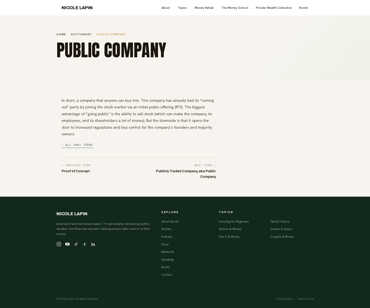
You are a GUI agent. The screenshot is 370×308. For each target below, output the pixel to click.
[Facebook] (84, 244)
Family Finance (279, 221)
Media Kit (167, 252)
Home (61, 34)
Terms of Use (305, 299)
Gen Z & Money (229, 237)
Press (165, 244)
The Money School (234, 8)
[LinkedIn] (93, 244)
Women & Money (230, 229)
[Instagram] (59, 244)
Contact (166, 275)
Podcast (166, 237)
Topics (182, 8)
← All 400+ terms (77, 145)
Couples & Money (282, 237)
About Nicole (169, 221)
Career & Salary (281, 229)
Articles (166, 229)
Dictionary (81, 34)
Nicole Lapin (77, 7)
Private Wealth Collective (274, 8)
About (165, 8)
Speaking (167, 259)
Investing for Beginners (234, 221)
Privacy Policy (285, 299)
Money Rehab (204, 8)
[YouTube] (67, 244)
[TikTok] (76, 244)
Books (303, 8)
